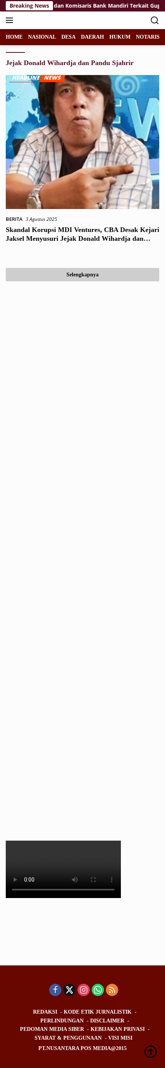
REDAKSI (45, 1012)
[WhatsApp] (98, 990)
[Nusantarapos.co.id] (57, 20)
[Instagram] (84, 990)
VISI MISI (120, 1038)
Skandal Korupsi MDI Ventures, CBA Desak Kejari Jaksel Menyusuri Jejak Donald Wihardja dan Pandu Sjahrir (82, 238)
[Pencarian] (154, 20)
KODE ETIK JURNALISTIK (98, 1012)
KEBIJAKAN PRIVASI (118, 1029)
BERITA (14, 219)
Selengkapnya (82, 275)
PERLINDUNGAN (62, 1021)
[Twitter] (69, 990)
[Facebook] (55, 990)
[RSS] (112, 990)
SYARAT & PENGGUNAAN (68, 1038)
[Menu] (11, 20)
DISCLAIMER (107, 1021)
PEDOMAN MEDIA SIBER (52, 1029)
